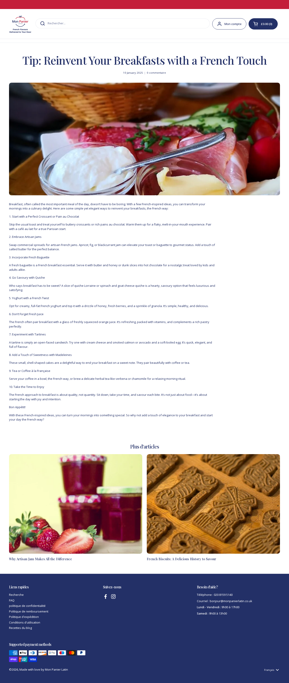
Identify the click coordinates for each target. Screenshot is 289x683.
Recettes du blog (20, 628)
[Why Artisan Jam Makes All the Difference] (75, 504)
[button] (263, 24)
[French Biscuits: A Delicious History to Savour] (213, 504)
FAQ (11, 600)
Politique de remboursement (28, 611)
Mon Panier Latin (56, 669)
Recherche (16, 595)
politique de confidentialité (27, 606)
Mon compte (233, 24)
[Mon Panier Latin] (20, 24)
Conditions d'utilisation (24, 622)
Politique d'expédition (24, 617)
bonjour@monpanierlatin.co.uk (231, 601)
